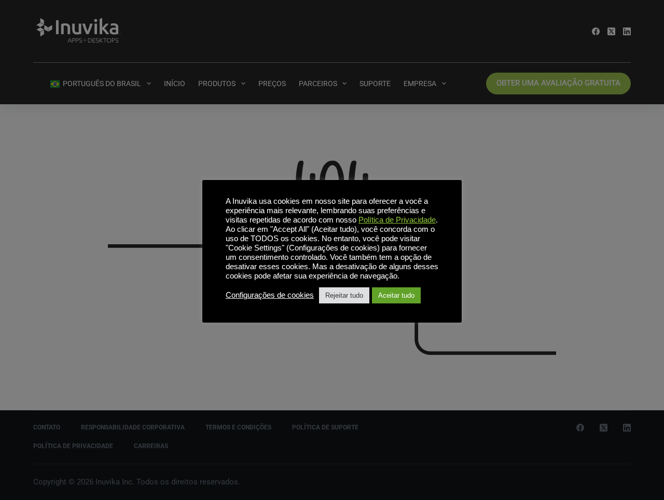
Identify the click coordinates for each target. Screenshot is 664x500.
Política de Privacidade (397, 220)
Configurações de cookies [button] (270, 295)
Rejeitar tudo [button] (344, 295)
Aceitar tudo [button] (396, 295)
